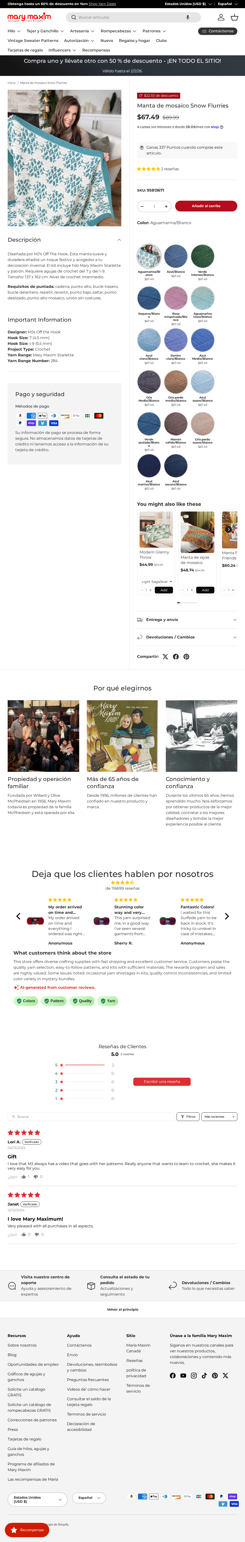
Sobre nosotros (22, 1345)
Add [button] (164, 590)
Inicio (12, 82)
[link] (156, 530)
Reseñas (134, 1360)
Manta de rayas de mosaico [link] (195, 560)
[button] (188, 17)
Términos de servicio (86, 1414)
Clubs (161, 40)
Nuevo (106, 40)
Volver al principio (122, 1309)
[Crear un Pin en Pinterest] (186, 656)
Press (13, 1429)
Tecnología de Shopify (53, 1524)
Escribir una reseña (162, 1081)
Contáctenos (79, 1345)
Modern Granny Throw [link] (154, 555)
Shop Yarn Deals (102, 4)
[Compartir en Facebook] (176, 656)
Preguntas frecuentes (88, 1379)
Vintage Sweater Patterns (33, 40)
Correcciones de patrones (32, 1420)
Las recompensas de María (33, 1479)
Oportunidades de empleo (33, 1364)
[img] (122, 883)
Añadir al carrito (206, 206)
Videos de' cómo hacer (88, 1389)
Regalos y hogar (134, 40)
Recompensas (96, 50)
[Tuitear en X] (165, 656)
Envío (72, 1355)
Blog (12, 1355)
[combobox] (133, 17)
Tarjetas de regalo (25, 50)
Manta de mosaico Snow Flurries (43, 82)
